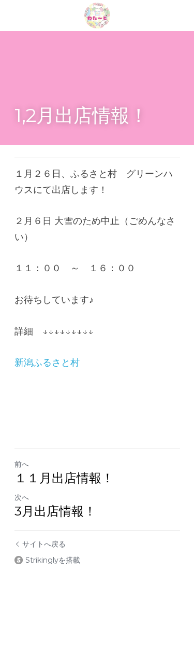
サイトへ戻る (44, 544)
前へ (21, 464)
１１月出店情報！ (67, 477)
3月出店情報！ (55, 511)
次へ (21, 497)
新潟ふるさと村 (47, 362)
